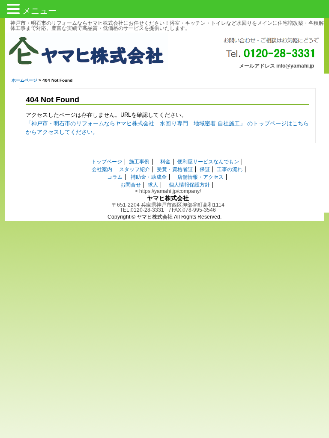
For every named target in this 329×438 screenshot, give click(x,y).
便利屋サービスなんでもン (208, 162)
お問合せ (130, 185)
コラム (115, 177)
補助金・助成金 (149, 177)
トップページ (106, 162)
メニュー (39, 10)
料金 (165, 162)
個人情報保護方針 (189, 185)
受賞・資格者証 (175, 169)
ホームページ (24, 80)
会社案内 (102, 169)
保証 (205, 169)
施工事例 (139, 162)
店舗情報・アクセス (200, 177)
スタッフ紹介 (134, 169)
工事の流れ (229, 169)
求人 (153, 185)
